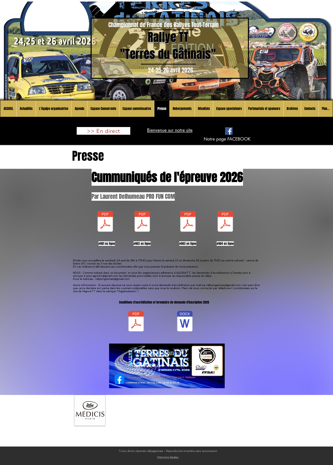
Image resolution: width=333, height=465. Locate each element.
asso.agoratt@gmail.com (102, 275)
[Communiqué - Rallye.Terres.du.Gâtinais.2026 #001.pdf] (105, 221)
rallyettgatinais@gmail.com (112, 278)
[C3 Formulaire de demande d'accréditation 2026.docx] (184, 321)
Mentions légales (168, 457)
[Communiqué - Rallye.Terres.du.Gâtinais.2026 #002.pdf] (142, 221)
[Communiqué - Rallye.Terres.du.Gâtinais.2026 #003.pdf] (188, 221)
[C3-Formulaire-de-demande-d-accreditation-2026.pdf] (136, 321)
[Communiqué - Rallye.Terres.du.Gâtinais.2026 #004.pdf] (225, 221)
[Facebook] (229, 131)
